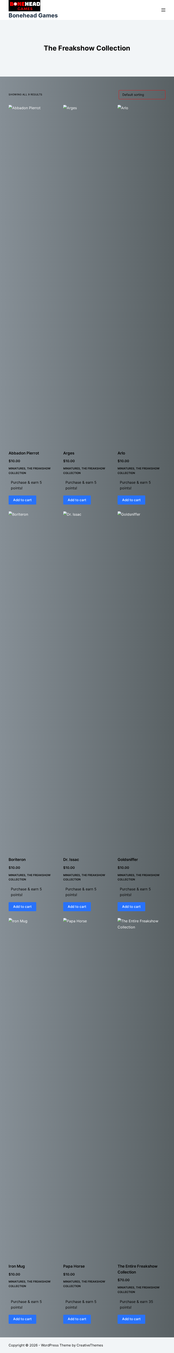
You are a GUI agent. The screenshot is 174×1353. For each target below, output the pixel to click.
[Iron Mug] (32, 1088)
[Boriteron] (32, 681)
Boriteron (17, 859)
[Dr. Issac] (87, 681)
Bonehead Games (33, 15)
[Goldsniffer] (141, 681)
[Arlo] (141, 275)
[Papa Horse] (87, 1088)
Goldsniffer (128, 859)
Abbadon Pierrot (24, 453)
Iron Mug (17, 1266)
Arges (68, 453)
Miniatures (17, 468)
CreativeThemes (90, 1345)
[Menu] (163, 10)
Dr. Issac (71, 859)
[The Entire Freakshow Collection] (141, 1088)
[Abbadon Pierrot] (32, 275)
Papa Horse (74, 1266)
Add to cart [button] (22, 500)
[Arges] (87, 275)
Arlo (121, 453)
